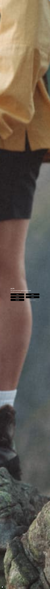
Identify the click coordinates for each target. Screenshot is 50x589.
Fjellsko (32, 294)
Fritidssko (17, 297)
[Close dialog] (49, 0)
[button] (2, 587)
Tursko (17, 294)
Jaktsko (32, 297)
